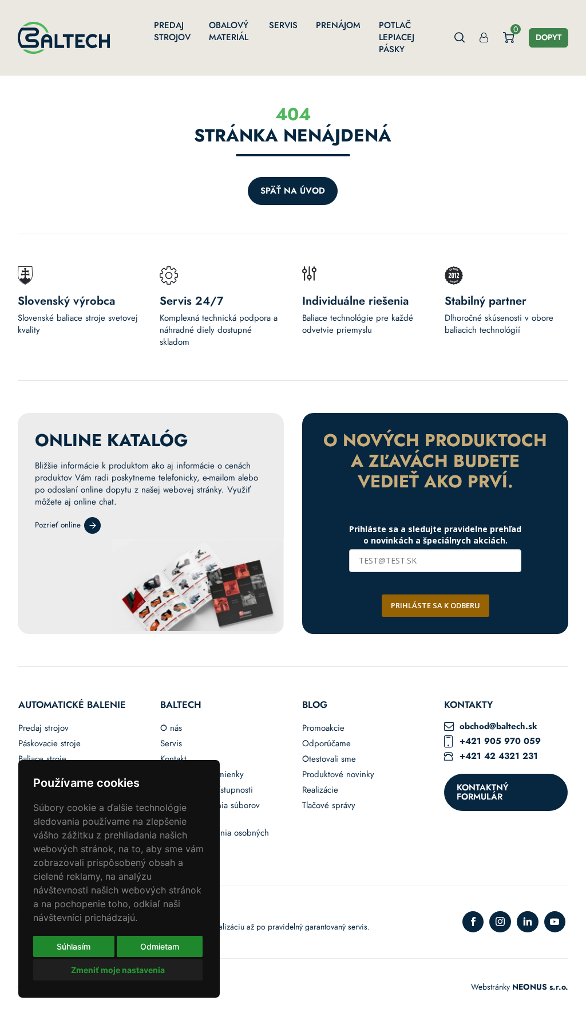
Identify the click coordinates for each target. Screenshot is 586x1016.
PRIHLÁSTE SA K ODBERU (435, 605)
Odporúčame (326, 744)
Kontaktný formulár (482, 792)
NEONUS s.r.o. (540, 987)
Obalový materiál (228, 31)
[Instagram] (500, 922)
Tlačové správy (328, 806)
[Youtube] (555, 922)
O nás (171, 728)
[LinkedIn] (528, 922)
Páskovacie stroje (49, 744)
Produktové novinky (338, 775)
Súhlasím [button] (73, 946)
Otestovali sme (329, 759)
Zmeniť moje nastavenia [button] (118, 970)
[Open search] (460, 37)
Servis (283, 25)
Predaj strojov (172, 31)
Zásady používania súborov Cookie (210, 812)
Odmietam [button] (159, 946)
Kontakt (173, 759)
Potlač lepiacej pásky (396, 37)
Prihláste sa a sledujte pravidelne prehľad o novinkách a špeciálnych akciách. (435, 534)
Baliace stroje (42, 759)
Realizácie (320, 790)
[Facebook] (473, 922)
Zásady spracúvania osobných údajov (214, 839)
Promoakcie (323, 728)
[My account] (484, 37)
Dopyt (548, 37)
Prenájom (338, 25)
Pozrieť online (58, 524)
